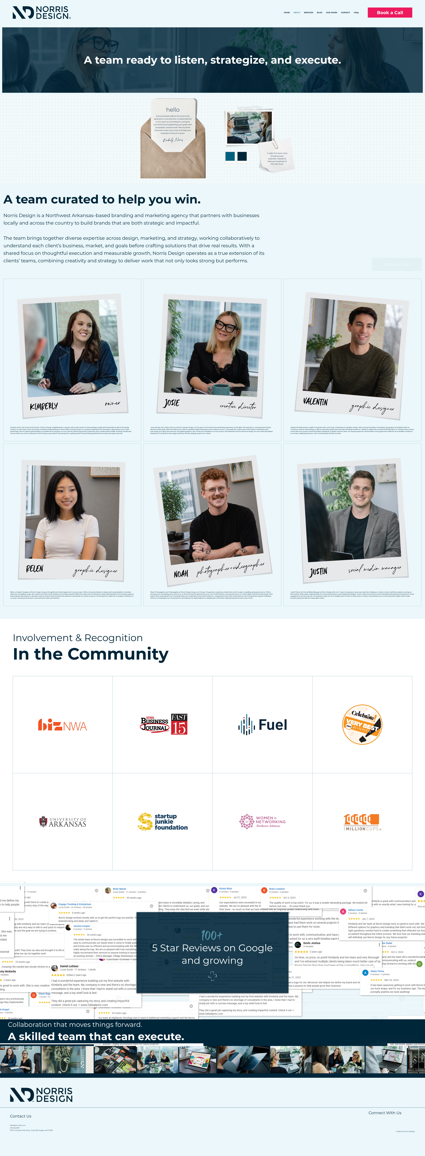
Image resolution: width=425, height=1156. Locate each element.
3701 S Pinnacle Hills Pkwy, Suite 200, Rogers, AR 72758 (31, 1130)
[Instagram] (392, 1117)
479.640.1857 (15, 1128)
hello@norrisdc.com (18, 1125)
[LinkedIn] (400, 1117)
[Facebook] (396, 1117)
